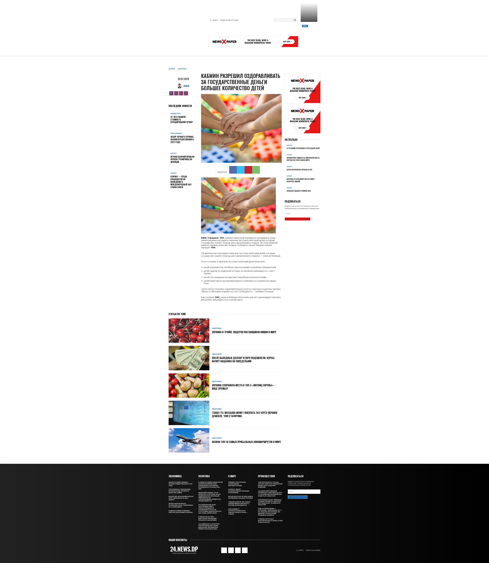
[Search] (294, 20)
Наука (289, 145)
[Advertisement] (255, 29)
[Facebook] (171, 93)
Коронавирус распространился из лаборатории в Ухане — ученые (238, 511)
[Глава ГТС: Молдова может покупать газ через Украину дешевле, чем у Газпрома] (189, 413)
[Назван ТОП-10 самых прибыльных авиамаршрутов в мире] (189, 440)
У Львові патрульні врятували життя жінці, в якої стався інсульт (270, 520)
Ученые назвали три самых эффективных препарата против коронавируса (239, 503)
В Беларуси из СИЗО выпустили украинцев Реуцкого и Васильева (207, 518)
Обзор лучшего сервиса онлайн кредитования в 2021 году (182, 139)
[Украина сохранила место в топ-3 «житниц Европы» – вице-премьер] (189, 385)
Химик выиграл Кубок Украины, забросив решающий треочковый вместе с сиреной (308, 34)
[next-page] (287, 195)
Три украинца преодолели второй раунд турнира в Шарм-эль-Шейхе (180, 491)
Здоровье (182, 68)
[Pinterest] (248, 170)
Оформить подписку (297, 219)
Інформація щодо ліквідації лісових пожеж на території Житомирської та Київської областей (269, 502)
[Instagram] (176, 93)
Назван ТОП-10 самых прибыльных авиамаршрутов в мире (246, 442)
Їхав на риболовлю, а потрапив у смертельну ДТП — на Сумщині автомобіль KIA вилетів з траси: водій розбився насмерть (270, 512)
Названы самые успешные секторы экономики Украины (181, 511)
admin (186, 86)
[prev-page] (285, 195)
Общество (176, 113)
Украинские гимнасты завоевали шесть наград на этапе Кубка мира (303, 158)
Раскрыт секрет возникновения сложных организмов (238, 491)
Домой (172, 68)
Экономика (176, 133)
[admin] (180, 85)
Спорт (305, 26)
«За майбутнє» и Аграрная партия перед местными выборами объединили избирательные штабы (209, 526)
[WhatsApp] (256, 170)
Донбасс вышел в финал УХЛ (299, 190)
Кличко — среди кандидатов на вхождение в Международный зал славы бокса (181, 182)
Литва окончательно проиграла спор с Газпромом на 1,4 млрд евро (181, 505)
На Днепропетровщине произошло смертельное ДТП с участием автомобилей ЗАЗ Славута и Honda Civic (270, 493)
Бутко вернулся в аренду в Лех (299, 169)
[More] (264, 170)
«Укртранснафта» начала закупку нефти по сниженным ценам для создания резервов (270, 484)
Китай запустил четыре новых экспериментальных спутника (240, 497)
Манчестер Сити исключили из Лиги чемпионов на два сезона (181, 498)
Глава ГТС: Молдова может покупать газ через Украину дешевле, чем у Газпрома (244, 414)
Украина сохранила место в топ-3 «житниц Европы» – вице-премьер (243, 386)
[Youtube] (186, 93)
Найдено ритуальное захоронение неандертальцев (237, 483)
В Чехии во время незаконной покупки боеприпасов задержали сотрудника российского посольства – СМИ (210, 485)
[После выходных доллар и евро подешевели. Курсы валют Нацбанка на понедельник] (189, 358)
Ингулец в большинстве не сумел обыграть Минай (301, 180)
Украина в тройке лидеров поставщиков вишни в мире (244, 332)
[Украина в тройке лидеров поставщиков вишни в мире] (189, 330)
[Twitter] (181, 93)
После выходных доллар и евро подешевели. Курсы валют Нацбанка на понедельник (243, 359)
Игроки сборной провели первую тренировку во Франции (182, 159)
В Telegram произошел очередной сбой (303, 148)
